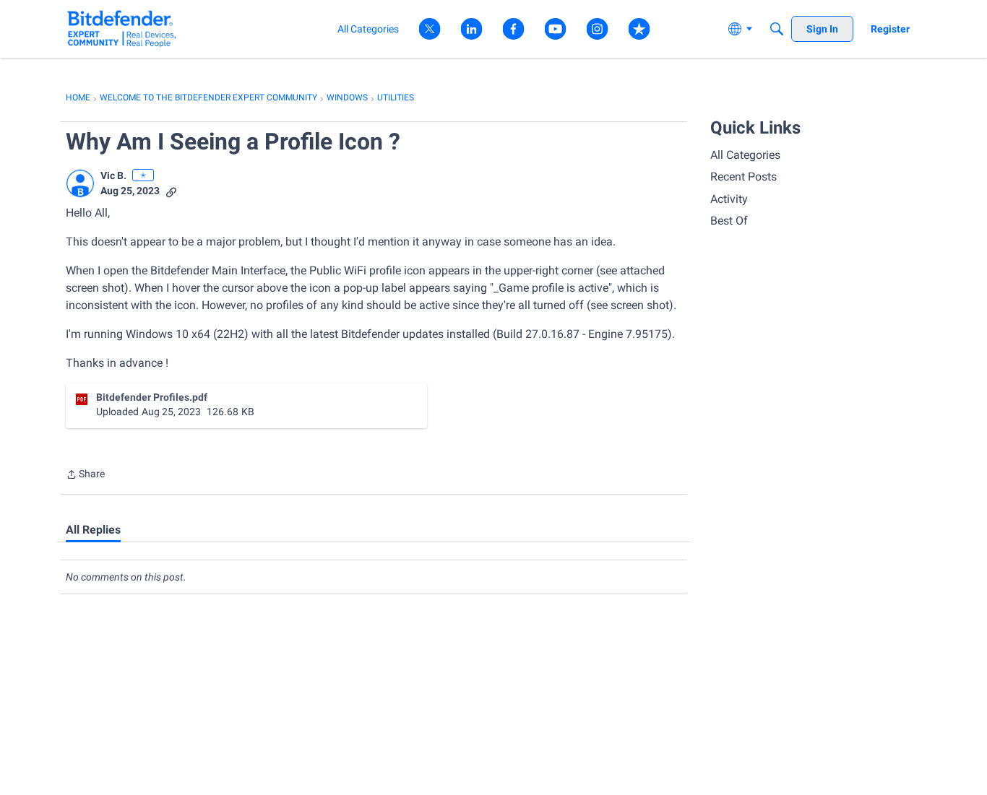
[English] (122, 28)
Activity (729, 199)
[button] (80, 183)
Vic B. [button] (113, 175)
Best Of (729, 220)
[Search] (777, 29)
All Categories (745, 155)
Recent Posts (743, 176)
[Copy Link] (171, 191)
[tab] (93, 530)
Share (85, 475)
